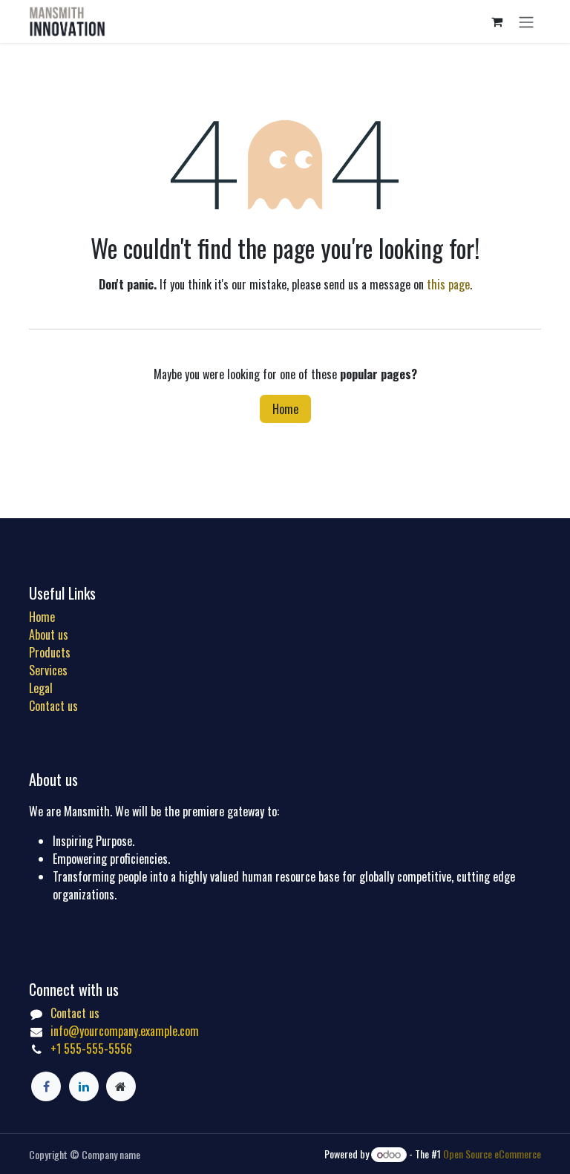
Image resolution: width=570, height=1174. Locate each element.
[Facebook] (46, 1086)
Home (285, 409)
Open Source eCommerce (492, 1153)
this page (448, 284)
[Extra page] (121, 1086)
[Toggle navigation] (526, 21)
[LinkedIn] (84, 1086)
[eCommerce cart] (496, 21)
